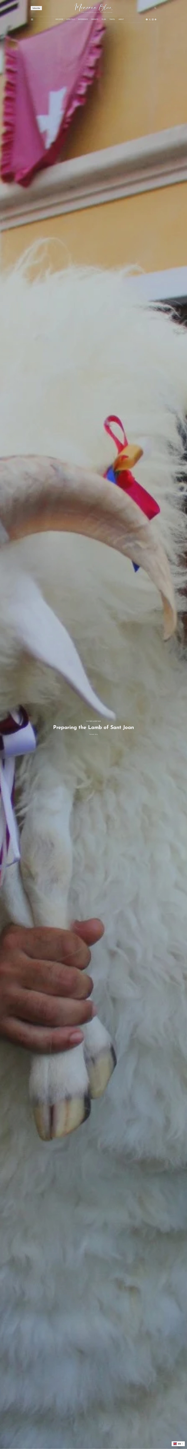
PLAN (104, 19)
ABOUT (121, 19)
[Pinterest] (155, 19)
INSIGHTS (94, 19)
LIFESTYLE (70, 19)
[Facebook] (147, 19)
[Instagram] (153, 19)
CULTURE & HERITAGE (93, 721)
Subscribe (36, 8)
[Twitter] (150, 19)
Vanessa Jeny (93, 734)
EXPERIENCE (83, 19)
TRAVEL (112, 19)
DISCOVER (59, 19)
